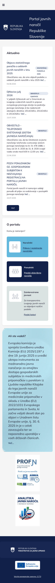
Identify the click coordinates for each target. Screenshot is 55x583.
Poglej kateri (30, 314)
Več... (11, 443)
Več (13, 208)
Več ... (43, 80)
